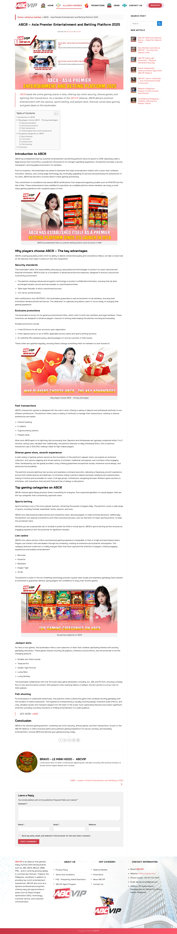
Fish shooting (27, 144)
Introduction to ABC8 (26, 117)
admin (78, 32)
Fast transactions (28, 128)
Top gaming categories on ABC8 (31, 133)
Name (21, 824)
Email (56, 824)
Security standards (28, 123)
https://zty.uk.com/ (147, 873)
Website (92, 824)
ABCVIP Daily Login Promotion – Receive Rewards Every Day (147, 60)
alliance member (33, 17)
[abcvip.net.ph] (26, 5)
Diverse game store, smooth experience (37, 131)
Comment (22, 804)
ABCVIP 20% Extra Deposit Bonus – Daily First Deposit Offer (150, 40)
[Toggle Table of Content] (55, 114)
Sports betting (26, 136)
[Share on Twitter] (65, 740)
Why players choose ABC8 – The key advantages (38, 120)
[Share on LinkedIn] (78, 740)
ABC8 (23, 94)
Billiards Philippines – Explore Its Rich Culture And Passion (148, 90)
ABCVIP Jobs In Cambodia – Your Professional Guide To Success (149, 80)
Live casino (26, 139)
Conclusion (22, 147)
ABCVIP (74, 98)
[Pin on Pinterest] (74, 740)
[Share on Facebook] (61, 740)
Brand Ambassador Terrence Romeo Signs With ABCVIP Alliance (150, 70)
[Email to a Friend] (69, 740)
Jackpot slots (27, 142)
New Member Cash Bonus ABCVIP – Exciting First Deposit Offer (149, 50)
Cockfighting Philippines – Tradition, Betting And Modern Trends (149, 101)
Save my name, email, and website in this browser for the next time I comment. (56, 836)
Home (20, 17)
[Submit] (159, 23)
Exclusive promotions (30, 126)
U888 (35, 713)
